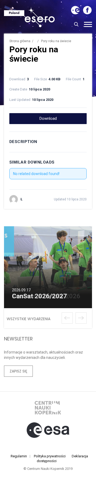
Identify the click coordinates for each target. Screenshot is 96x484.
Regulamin (19, 456)
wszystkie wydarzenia (28, 319)
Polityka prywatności (50, 456)
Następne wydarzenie (81, 318)
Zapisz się (18, 371)
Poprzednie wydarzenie (67, 318)
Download (48, 118)
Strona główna (19, 41)
